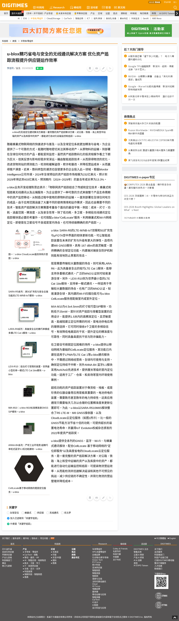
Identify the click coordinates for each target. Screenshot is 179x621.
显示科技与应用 (99, 608)
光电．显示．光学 (32, 569)
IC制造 (95, 605)
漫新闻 (124, 13)
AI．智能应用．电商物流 (35, 560)
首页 (6, 13)
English (172, 538)
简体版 (157, 2)
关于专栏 (117, 560)
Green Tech (97, 560)
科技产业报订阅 (161, 557)
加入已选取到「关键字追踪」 (24, 518)
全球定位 (14, 513)
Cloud (94, 584)
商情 (154, 13)
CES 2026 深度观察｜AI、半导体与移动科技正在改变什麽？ (149, 197)
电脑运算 (96, 589)
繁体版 (151, 2)
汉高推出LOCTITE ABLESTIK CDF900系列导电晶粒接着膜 (151, 142)
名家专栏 (117, 551)
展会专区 (124, 18)
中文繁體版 (161, 538)
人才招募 (158, 566)
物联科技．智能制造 (33, 574)
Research (59, 7)
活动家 (94, 7)
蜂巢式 (28, 513)
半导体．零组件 (31, 552)
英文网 (121, 7)
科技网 (40, 7)
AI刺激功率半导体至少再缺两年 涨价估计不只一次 (151, 98)
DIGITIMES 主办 (141, 549)
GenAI (146, 18)
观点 (115, 13)
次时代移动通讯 (99, 581)
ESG (25, 18)
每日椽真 (144, 13)
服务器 (95, 591)
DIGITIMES (166, 544)
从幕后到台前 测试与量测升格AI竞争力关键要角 (151, 152)
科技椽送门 (7, 560)
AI (19, 18)
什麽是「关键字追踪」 (21, 524)
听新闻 (133, 13)
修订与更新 (7, 566)
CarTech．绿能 (31, 555)
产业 (92, 13)
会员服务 (158, 552)
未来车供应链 (64, 13)
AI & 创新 (138, 560)
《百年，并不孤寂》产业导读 (39, 13)
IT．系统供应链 (31, 566)
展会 (4, 563)
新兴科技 (96, 565)
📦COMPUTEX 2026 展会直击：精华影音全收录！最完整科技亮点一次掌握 (147, 186)
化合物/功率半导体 (100, 557)
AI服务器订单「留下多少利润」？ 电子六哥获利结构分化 (151, 58)
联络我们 (158, 569)
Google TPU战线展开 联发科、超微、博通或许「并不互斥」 (151, 68)
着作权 (26, 538)
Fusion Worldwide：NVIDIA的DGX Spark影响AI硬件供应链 (151, 131)
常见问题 (44, 538)
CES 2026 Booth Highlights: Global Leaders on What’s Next (149, 208)
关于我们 (6, 538)
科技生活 (135, 18)
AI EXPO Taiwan (167, 13)
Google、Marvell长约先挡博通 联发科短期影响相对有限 (151, 88)
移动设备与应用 (99, 594)
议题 (108, 13)
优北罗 (67, 513)
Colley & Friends (120, 549)
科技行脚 (117, 554)
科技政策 (28, 571)
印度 (54, 555)
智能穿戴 (96, 597)
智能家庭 (96, 573)
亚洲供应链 (97, 567)
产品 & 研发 (139, 557)
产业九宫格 (7, 557)
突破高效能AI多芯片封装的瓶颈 (144, 123)
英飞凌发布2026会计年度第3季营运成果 (148, 160)
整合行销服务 (160, 563)
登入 (175, 2)
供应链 (40, 513)
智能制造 (96, 570)
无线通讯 (54, 513)
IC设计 (95, 602)
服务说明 (16, 538)
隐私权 (34, 538)
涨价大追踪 (17, 13)
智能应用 (79, 18)
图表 (26, 577)
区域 (100, 13)
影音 (107, 7)
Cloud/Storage (53, 18)
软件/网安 (98, 18)
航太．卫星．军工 (32, 563)
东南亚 (55, 552)
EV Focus (96, 562)
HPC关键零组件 (99, 552)
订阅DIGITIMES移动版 (164, 560)
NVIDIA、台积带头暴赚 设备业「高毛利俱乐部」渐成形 (150, 78)
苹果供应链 (82, 13)
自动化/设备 (111, 18)
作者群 (116, 557)
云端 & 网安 (139, 555)
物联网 (95, 576)
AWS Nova (156, 18)
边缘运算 (96, 555)
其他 (136, 563)
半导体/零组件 (37, 18)
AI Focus (96, 586)
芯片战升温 (7, 549)
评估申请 (167, 2)
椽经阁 (77, 7)
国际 (54, 560)
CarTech (68, 18)
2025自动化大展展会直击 (137, 218)
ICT (88, 18)
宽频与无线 (97, 579)
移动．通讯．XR (31, 557)
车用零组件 (97, 549)
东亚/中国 (57, 557)
